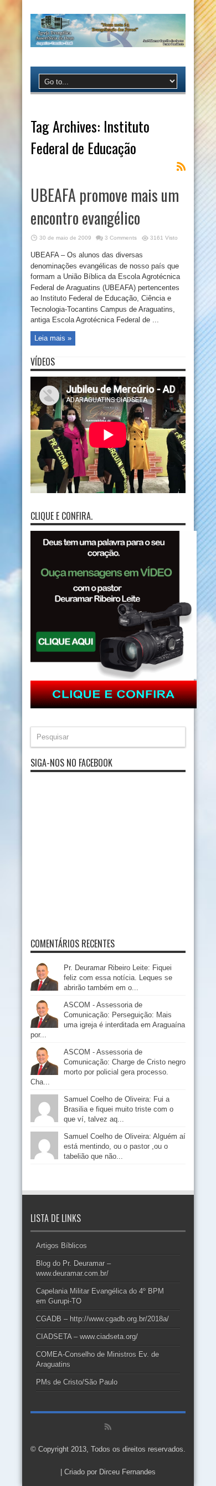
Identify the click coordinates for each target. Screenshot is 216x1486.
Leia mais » (52, 338)
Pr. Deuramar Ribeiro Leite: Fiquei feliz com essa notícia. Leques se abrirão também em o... (118, 977)
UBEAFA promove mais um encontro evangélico (104, 206)
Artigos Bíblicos (61, 1245)
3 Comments (121, 238)
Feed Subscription (181, 166)
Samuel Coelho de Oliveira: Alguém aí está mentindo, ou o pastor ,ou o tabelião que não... (125, 1146)
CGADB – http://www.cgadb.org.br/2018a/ (102, 1319)
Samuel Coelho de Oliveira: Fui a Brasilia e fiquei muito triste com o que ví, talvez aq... (118, 1109)
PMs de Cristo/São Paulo (76, 1382)
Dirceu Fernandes (127, 1472)
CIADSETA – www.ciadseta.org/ (87, 1336)
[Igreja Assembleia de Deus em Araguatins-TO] (108, 39)
